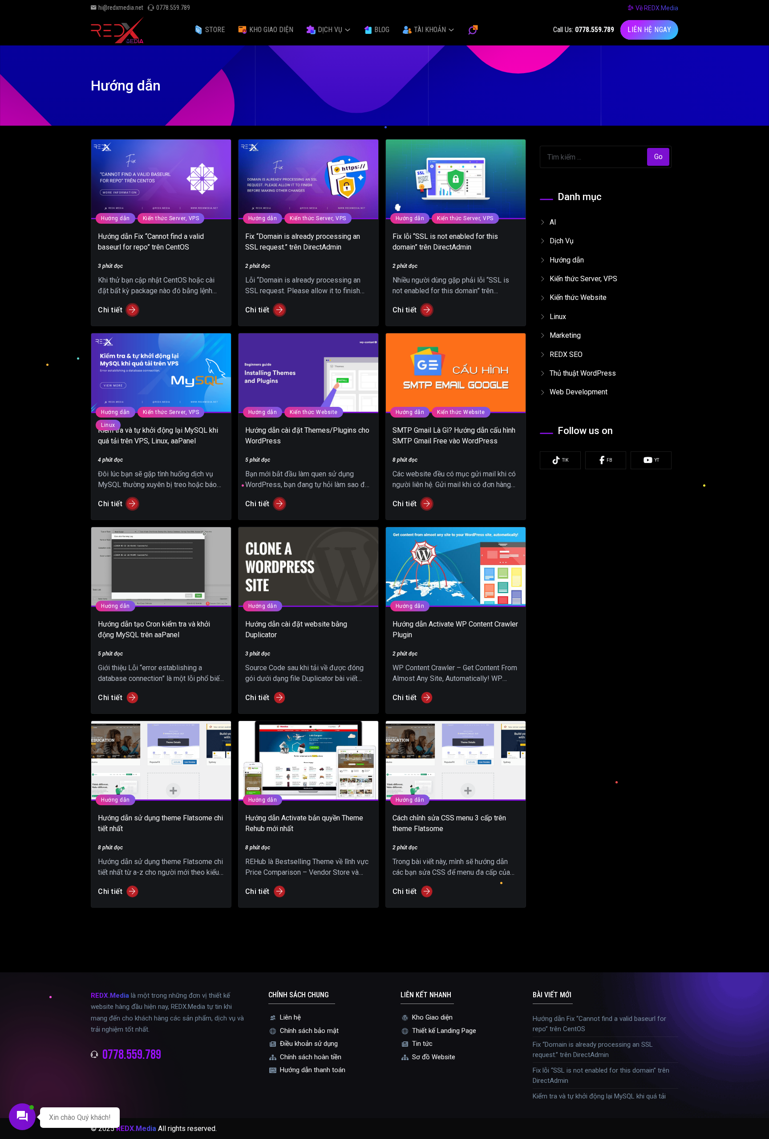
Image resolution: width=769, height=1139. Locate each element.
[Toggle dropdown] (347, 29)
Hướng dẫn (115, 218)
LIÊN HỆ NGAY (649, 29)
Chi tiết (110, 310)
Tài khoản (430, 29)
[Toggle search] (473, 30)
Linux (108, 425)
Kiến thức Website (314, 412)
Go (658, 156)
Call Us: (583, 29)
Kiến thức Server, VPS (171, 218)
